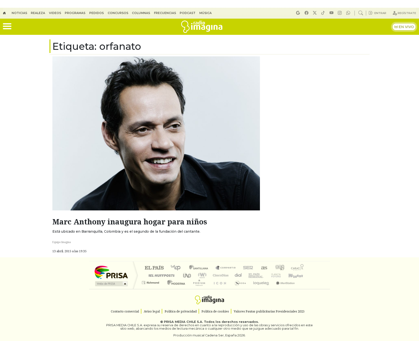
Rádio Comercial (304, 289)
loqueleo (259, 289)
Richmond (151, 289)
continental (238, 275)
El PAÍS (154, 268)
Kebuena (298, 275)
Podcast (187, 13)
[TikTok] (323, 13)
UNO (187, 275)
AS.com (263, 268)
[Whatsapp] (349, 13)
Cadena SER (248, 268)
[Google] (298, 13)
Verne (265, 275)
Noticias (19, 13)
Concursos (118, 13)
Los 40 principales (177, 268)
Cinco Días (220, 275)
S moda (238, 289)
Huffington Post (160, 275)
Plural (197, 289)
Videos (55, 13)
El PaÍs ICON (219, 289)
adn (279, 268)
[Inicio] (7, 13)
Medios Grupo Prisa (111, 284)
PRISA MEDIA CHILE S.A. (183, 322)
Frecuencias (165, 13)
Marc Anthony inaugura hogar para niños (129, 222)
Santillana (200, 268)
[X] (315, 13)
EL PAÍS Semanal (251, 275)
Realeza (38, 13)
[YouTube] (332, 13)
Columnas (141, 13)
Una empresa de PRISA (111, 272)
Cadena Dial (280, 275)
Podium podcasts (151, 281)
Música (205, 13)
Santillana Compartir (226, 268)
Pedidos (96, 13)
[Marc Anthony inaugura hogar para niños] (156, 133)
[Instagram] (340, 13)
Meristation (283, 289)
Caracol (297, 268)
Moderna (175, 289)
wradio (201, 275)
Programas (75, 13)
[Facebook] (307, 13)
